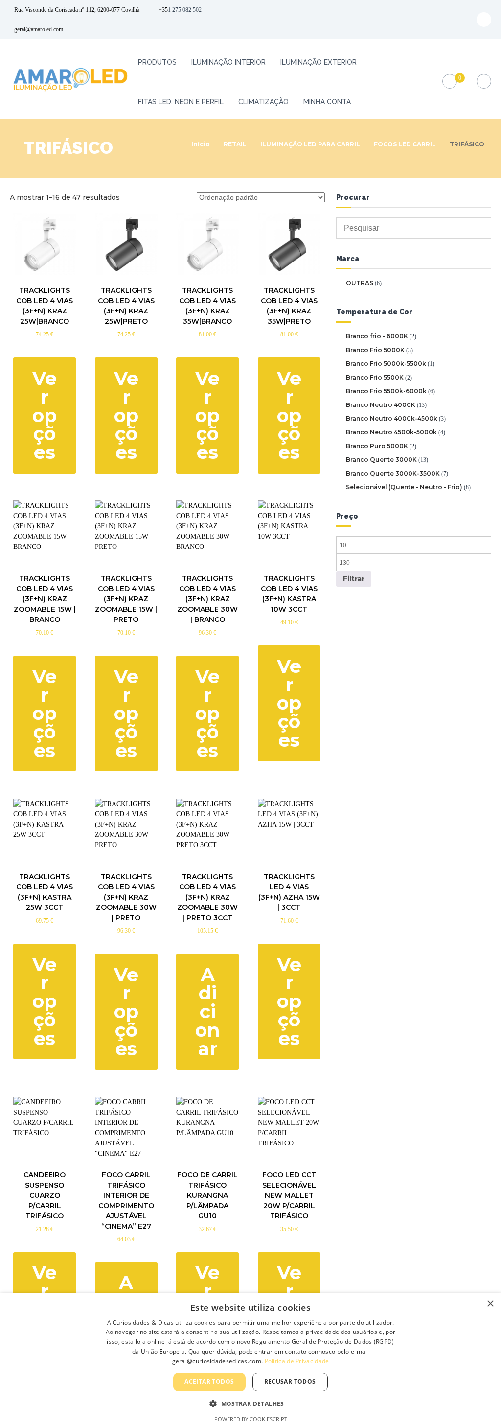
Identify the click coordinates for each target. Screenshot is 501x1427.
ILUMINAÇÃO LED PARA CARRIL (310, 144)
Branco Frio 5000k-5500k (386, 363)
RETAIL (235, 144)
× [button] (490, 1304)
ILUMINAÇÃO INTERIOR (228, 62)
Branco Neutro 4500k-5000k (391, 432)
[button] (250, 1403)
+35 (163, 9)
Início (200, 144)
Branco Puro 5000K (377, 446)
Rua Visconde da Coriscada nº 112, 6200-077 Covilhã (76, 9)
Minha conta (327, 102)
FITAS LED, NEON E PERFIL (181, 102)
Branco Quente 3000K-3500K (393, 473)
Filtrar (353, 578)
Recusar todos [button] (290, 1382)
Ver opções (44, 415)
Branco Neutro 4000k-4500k (391, 418)
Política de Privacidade (297, 1361)
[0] (449, 81)
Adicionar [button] (207, 1012)
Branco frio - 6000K (377, 336)
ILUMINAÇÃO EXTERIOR (318, 62)
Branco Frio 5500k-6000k (386, 391)
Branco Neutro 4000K (380, 404)
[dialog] (250, 1360)
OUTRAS (359, 282)
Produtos (157, 62)
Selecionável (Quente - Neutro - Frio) (404, 487)
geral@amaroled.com (38, 29)
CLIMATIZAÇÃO (263, 102)
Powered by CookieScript (250, 1419)
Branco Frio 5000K (375, 350)
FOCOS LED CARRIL (405, 144)
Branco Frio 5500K (375, 377)
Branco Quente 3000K (381, 459)
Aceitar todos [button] (209, 1382)
